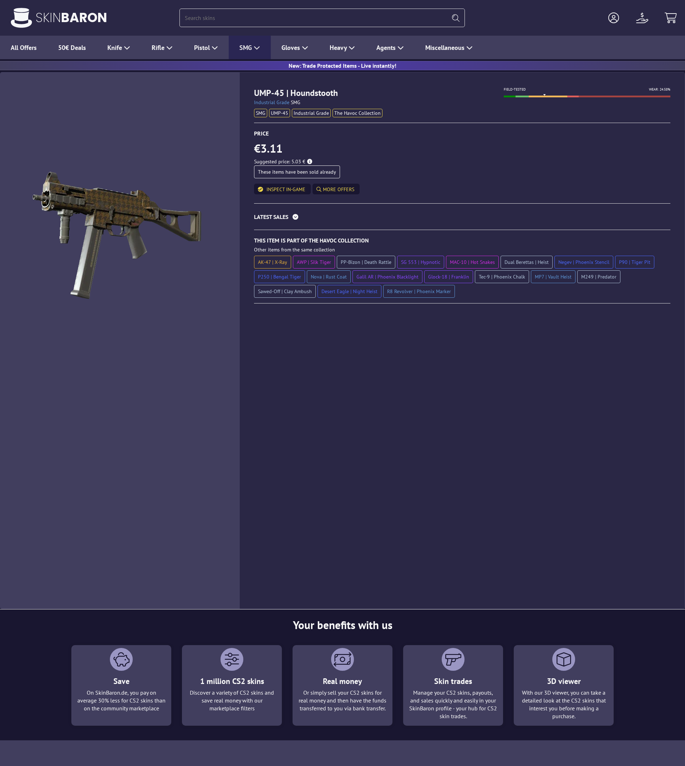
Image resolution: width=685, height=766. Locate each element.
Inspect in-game (286, 189)
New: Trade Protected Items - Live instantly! (342, 65)
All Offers (24, 48)
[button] (613, 18)
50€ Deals (72, 48)
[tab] (462, 218)
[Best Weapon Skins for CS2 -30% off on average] (21, 18)
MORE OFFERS (337, 189)
